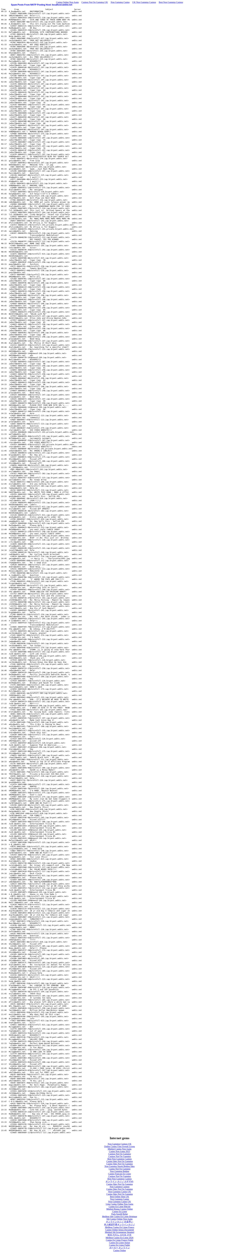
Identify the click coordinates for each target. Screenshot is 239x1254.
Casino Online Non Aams (67, 2)
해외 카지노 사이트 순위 (119, 1235)
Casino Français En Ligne (119, 1174)
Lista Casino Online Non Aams (119, 1204)
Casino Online (119, 1250)
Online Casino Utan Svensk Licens (119, 1146)
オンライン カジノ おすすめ (119, 1181)
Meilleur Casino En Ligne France (119, 1227)
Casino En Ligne (119, 1211)
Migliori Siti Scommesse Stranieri (119, 1232)
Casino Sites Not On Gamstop (119, 1161)
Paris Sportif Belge (119, 1214)
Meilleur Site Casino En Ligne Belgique (119, 1216)
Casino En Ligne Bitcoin (119, 1206)
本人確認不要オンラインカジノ (119, 1224)
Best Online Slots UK (119, 1196)
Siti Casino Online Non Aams (119, 1219)
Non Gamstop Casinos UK (119, 1144)
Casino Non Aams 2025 (119, 1151)
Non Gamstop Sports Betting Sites (120, 1166)
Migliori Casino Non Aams (119, 1149)
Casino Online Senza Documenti (119, 1230)
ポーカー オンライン (119, 1248)
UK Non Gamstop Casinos (144, 2)
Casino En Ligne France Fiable (119, 1240)
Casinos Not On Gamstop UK (94, 2)
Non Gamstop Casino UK (119, 1191)
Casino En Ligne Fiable (119, 1245)
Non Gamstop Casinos (119, 1186)
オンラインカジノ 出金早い (119, 1221)
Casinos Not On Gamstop (119, 1154)
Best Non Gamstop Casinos (171, 2)
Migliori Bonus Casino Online (119, 1209)
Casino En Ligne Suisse (119, 1242)
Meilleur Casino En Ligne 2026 (119, 1237)
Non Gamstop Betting (119, 1171)
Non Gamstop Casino (120, 2)
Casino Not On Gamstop (119, 1169)
